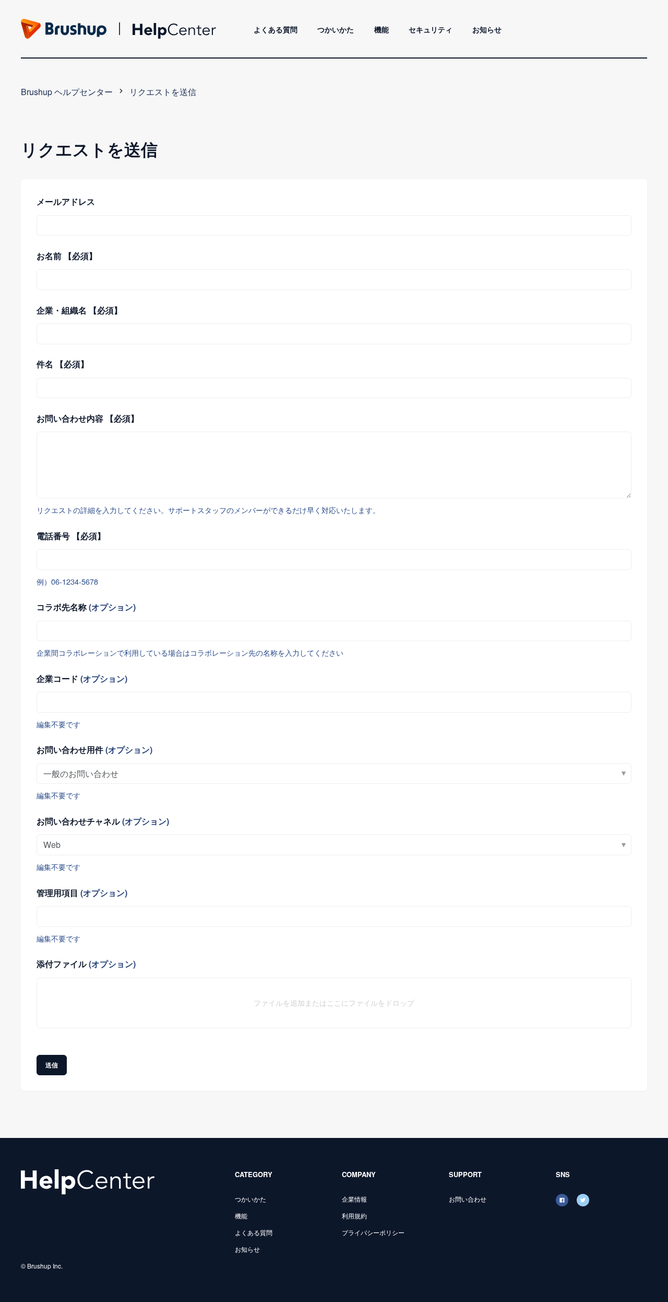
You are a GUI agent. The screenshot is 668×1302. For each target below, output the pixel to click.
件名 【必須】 (63, 364)
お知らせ (487, 29)
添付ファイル (86, 964)
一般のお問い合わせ (80, 774)
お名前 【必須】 (67, 256)
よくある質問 (275, 29)
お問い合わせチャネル (103, 821)
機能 (381, 29)
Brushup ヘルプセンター (67, 92)
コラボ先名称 (86, 607)
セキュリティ (430, 29)
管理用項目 (82, 893)
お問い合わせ (467, 1198)
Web (52, 845)
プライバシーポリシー (373, 1232)
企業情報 (354, 1198)
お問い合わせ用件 (94, 749)
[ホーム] (87, 1180)
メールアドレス (66, 201)
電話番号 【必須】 (71, 536)
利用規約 (354, 1215)
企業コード (82, 678)
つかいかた (335, 29)
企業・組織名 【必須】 (79, 310)
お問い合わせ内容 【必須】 (88, 418)
